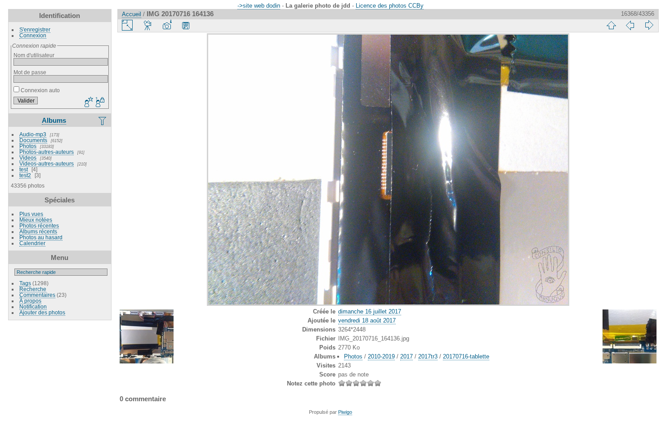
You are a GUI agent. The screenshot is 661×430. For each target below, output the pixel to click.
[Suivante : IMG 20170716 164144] (648, 25)
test (23, 169)
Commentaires (37, 295)
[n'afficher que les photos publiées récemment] (103, 120)
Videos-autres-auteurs (46, 163)
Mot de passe (29, 72)
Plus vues (31, 214)
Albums (54, 120)
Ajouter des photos (42, 312)
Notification (33, 306)
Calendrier (32, 243)
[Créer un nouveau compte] (88, 102)
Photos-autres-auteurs (46, 152)
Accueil (131, 14)
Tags (25, 283)
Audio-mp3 (32, 134)
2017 (406, 356)
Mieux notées (35, 220)
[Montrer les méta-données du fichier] (166, 25)
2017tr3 (428, 356)
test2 (25, 175)
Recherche (32, 289)
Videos (27, 158)
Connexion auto (39, 90)
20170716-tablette (466, 356)
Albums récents (38, 231)
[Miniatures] (611, 25)
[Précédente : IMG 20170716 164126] (630, 25)
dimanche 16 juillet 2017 (369, 311)
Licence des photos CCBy (390, 5)
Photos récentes (39, 225)
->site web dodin (258, 5)
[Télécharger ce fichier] (185, 25)
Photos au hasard (41, 237)
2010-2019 (381, 356)
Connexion (32, 35)
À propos (30, 301)
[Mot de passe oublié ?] (99, 102)
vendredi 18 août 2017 (367, 320)
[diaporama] (147, 25)
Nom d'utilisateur (33, 55)
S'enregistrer (34, 29)
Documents (33, 140)
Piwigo (345, 412)
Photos (27, 146)
